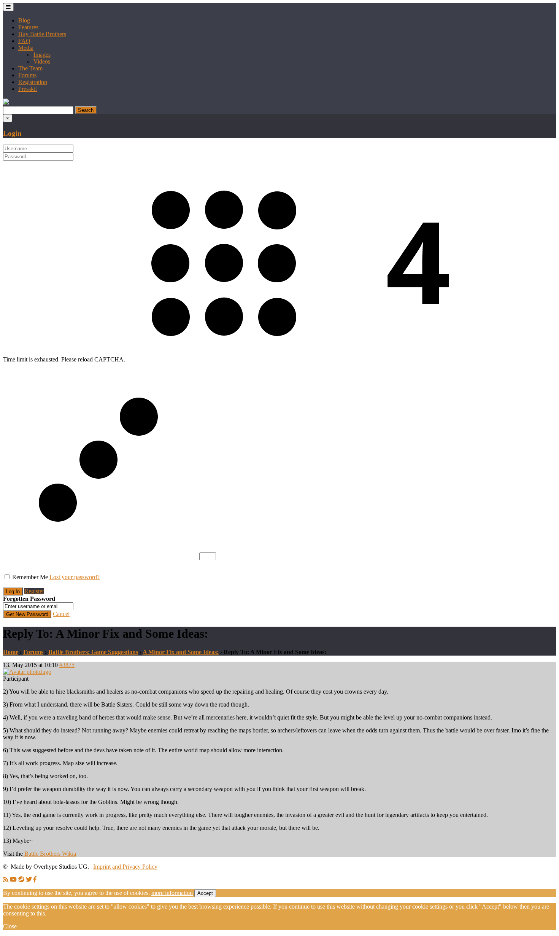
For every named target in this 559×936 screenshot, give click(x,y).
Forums (27, 75)
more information (172, 893)
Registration (32, 82)
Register (34, 591)
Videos (41, 61)
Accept (205, 893)
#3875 (67, 665)
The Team (30, 68)
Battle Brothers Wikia (49, 853)
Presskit (27, 89)
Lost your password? (74, 577)
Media (25, 48)
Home (10, 652)
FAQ (24, 41)
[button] (6, 102)
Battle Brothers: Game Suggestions (93, 652)
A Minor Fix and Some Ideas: (181, 652)
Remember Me (30, 577)
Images (42, 54)
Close (10, 926)
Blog (24, 20)
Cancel (61, 614)
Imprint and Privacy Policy (125, 866)
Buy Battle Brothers (42, 34)
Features (28, 27)
